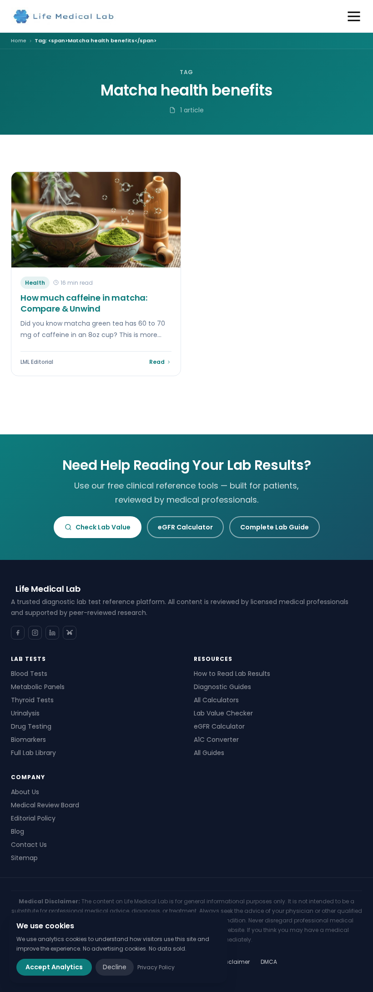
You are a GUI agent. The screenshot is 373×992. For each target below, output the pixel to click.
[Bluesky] (69, 633)
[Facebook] (18, 633)
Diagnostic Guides (222, 686)
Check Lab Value (103, 527)
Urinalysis (25, 713)
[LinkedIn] (52, 633)
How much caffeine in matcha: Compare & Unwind (83, 303)
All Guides (209, 752)
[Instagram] (35, 633)
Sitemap (24, 857)
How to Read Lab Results (232, 673)
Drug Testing (31, 726)
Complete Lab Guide (274, 527)
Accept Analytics (54, 967)
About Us (25, 791)
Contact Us (29, 844)
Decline (114, 967)
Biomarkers (28, 739)
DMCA (269, 962)
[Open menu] (354, 16)
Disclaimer (235, 962)
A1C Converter (216, 739)
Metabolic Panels (38, 686)
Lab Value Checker (223, 713)
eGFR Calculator (185, 527)
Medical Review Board (45, 805)
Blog (17, 831)
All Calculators (216, 700)
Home (18, 40)
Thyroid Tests (32, 700)
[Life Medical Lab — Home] (63, 16)
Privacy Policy (156, 967)
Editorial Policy (33, 818)
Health (35, 283)
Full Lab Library (33, 752)
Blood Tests (29, 673)
